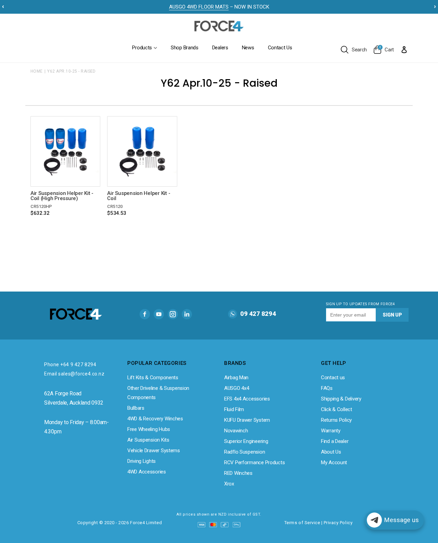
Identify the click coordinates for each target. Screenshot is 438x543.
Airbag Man (236, 377)
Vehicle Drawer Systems (153, 450)
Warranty (330, 431)
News (248, 48)
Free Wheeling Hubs (148, 429)
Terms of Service (302, 522)
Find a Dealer (334, 441)
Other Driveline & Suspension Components (158, 392)
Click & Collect (336, 409)
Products (142, 48)
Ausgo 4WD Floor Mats (199, 7)
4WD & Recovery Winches (155, 419)
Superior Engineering (246, 441)
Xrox (229, 484)
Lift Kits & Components (152, 377)
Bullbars (135, 408)
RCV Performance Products (254, 462)
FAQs (327, 388)
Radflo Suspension (244, 452)
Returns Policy (336, 420)
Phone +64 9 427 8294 (70, 364)
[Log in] (404, 49)
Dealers (220, 48)
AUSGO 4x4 (236, 388)
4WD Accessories (146, 472)
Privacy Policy (338, 522)
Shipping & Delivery (341, 399)
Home (36, 71)
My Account (334, 462)
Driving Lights (141, 461)
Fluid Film (234, 409)
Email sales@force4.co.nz (74, 374)
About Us (331, 452)
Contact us (333, 377)
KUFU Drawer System (247, 420)
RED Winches (238, 473)
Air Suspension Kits (148, 440)
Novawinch (236, 431)
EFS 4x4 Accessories (247, 399)
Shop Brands (184, 48)
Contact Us (280, 48)
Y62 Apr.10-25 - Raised (71, 71)
